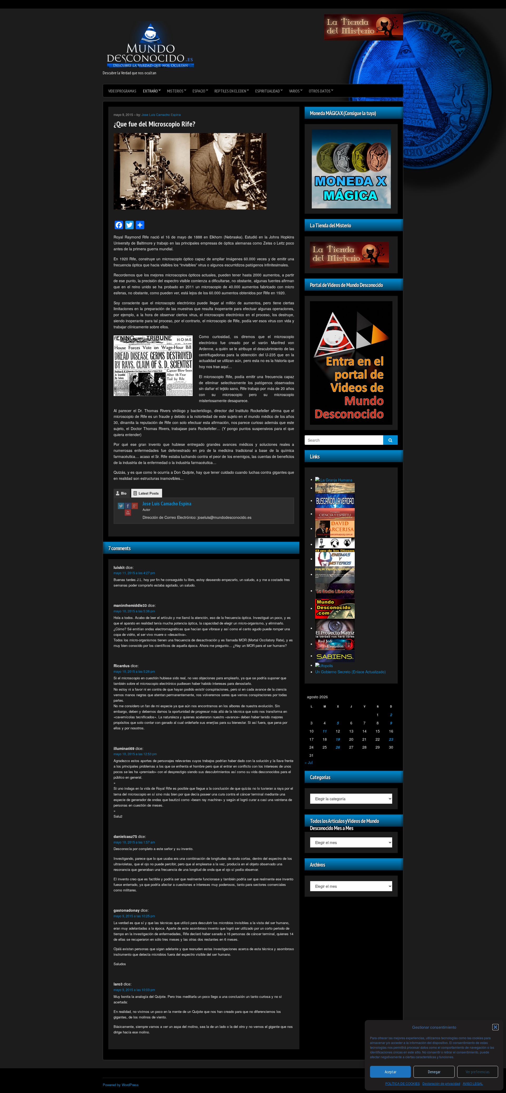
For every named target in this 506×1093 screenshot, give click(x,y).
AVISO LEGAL (473, 1083)
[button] (495, 1027)
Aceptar (390, 1071)
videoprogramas (122, 91)
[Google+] (135, 505)
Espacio (199, 91)
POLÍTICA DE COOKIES (402, 1083)
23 (391, 739)
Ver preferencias (477, 1071)
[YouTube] (128, 512)
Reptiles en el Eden (230, 91)
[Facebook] (128, 505)
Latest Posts (149, 493)
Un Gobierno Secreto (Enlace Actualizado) (350, 671)
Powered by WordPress (121, 1084)
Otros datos (319, 91)
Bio (123, 493)
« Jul (309, 762)
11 (325, 731)
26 (338, 747)
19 (338, 739)
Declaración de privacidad (441, 1083)
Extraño (150, 91)
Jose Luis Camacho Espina (161, 114)
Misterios (175, 91)
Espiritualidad (267, 91)
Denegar (434, 1071)
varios (294, 91)
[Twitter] (121, 505)
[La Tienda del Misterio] (363, 27)
